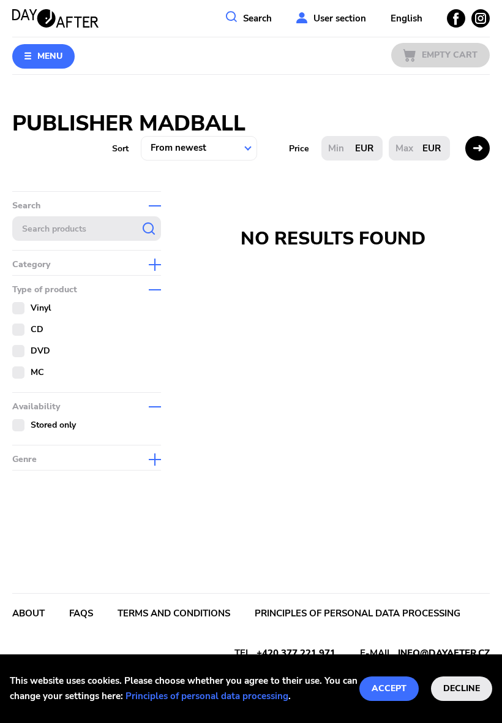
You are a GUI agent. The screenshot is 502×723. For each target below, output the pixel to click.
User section (339, 18)
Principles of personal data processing (207, 696)
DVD (40, 351)
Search (257, 18)
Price (299, 148)
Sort (120, 148)
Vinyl (41, 308)
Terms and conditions (174, 613)
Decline (461, 688)
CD (37, 329)
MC (37, 372)
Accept (389, 688)
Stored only (53, 425)
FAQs (81, 613)
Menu (49, 56)
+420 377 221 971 (296, 653)
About (28, 613)
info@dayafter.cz (444, 653)
